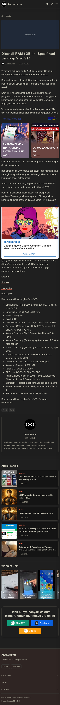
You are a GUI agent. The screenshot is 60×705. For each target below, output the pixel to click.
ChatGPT (20, 623)
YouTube (16, 666)
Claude (32, 631)
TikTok (5, 666)
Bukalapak (6, 293)
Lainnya (5, 689)
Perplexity (44, 623)
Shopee (5, 282)
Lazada (5, 277)
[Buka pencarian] (47, 4)
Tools (4, 682)
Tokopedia (6, 288)
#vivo (12, 410)
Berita (5, 410)
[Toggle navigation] (57, 4)
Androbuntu (15, 4)
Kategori (6, 675)
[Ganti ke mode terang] (52, 4)
